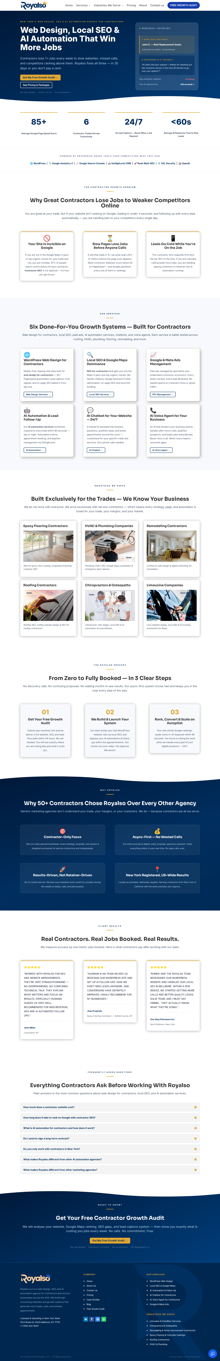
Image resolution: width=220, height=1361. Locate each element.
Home (69, 5)
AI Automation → (35, 450)
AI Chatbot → (96, 450)
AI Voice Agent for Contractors (165, 1299)
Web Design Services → (38, 394)
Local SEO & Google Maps (162, 1285)
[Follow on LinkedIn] (85, 1319)
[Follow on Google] (97, 1319)
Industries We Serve (107, 5)
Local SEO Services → (100, 394)
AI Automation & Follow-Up (163, 1290)
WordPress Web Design (161, 1281)
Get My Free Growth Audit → (40, 77)
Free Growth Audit (183, 5)
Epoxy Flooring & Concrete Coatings (167, 1335)
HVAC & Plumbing (158, 1344)
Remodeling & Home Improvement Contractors (172, 1330)
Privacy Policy (176, 1356)
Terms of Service (192, 1356)
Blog (89, 1304)
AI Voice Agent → (161, 450)
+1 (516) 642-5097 (29, 1326)
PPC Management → (162, 394)
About (143, 5)
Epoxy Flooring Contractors (45, 526)
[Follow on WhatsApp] (103, 1319)
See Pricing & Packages (36, 84)
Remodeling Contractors (167, 526)
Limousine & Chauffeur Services (165, 1321)
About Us (91, 1285)
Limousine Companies (165, 585)
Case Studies (93, 1299)
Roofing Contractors (40, 585)
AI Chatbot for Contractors (163, 1295)
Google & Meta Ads (159, 1304)
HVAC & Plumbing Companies (109, 526)
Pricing (131, 5)
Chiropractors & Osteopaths (108, 585)
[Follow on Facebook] (91, 1319)
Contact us (157, 5)
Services (82, 5)
